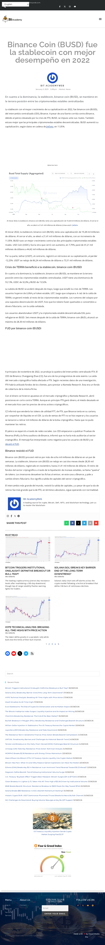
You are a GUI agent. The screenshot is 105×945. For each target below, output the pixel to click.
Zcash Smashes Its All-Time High (19, 702)
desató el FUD (12, 444)
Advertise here (53, 165)
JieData (49, 126)
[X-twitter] (64, 6)
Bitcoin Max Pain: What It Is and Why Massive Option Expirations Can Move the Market (42, 763)
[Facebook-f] (59, 6)
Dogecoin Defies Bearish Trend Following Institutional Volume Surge (34, 772)
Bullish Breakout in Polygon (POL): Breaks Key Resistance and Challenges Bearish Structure (44, 721)
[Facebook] (11, 516)
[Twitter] (15, 516)
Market (62, 89)
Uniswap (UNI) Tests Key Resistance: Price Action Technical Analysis (33, 749)
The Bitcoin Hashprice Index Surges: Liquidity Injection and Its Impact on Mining (40, 711)
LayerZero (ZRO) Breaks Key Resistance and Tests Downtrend (31, 730)
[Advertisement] (52, 351)
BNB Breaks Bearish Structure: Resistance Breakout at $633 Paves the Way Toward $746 (42, 786)
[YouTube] (13, 653)
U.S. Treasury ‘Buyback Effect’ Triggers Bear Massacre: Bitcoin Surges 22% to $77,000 (41, 777)
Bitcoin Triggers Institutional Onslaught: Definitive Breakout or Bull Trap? (27, 570)
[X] (20, 653)
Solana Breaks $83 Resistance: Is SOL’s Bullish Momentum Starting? (34, 791)
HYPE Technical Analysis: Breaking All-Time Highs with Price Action (34, 697)
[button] (5, 6)
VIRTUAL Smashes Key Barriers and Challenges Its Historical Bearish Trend (37, 739)
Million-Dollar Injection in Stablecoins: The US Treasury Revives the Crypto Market (40, 725)
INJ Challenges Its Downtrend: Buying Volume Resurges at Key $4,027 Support (39, 800)
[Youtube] (74, 6)
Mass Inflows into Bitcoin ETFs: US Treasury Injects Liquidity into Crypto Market (38, 758)
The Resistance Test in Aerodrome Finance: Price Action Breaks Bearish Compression (41, 735)
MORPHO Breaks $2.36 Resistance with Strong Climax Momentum (33, 753)
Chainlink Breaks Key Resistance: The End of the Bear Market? (31, 716)
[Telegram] (18, 516)
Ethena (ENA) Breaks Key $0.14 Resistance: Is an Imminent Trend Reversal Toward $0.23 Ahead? (46, 767)
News (68, 89)
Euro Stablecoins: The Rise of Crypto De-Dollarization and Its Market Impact (37, 707)
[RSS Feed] (32, 653)
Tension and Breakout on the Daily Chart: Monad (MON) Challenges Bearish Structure (41, 744)
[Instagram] (69, 6)
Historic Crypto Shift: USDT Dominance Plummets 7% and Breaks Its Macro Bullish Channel (44, 795)
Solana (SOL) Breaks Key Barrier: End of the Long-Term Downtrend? (75, 570)
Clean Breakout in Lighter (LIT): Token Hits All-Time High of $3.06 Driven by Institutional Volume (46, 781)
